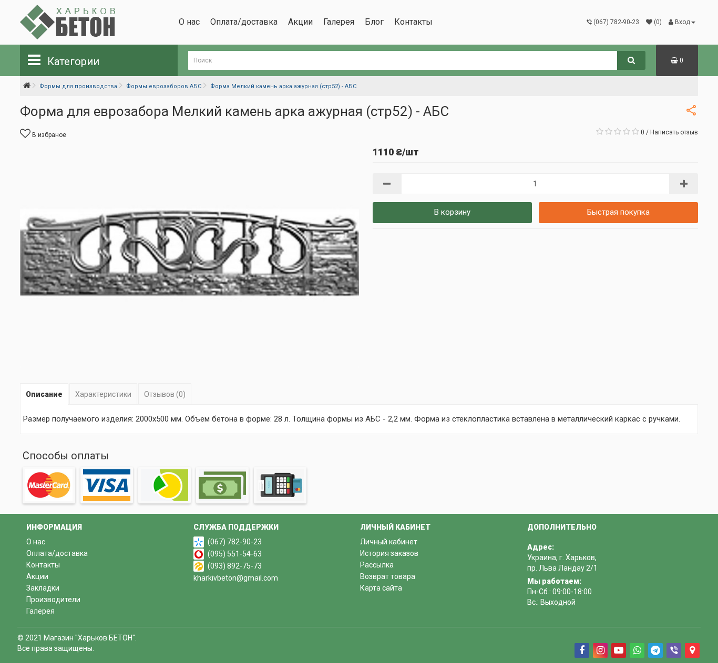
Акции (300, 22)
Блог (374, 22)
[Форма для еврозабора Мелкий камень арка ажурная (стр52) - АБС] (189, 254)
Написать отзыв (674, 132)
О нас (189, 22)
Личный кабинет (388, 542)
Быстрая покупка (618, 212)
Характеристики (103, 394)
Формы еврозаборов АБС (163, 86)
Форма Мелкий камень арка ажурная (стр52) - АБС (283, 86)
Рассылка (377, 565)
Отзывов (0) (165, 394)
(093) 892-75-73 (235, 566)
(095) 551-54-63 (235, 554)
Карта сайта (381, 588)
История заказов (389, 553)
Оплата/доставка (244, 22)
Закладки (42, 588)
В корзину (452, 212)
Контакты (413, 22)
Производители (53, 599)
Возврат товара (387, 576)
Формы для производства (78, 86)
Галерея (338, 22)
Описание (44, 394)
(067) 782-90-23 (235, 542)
